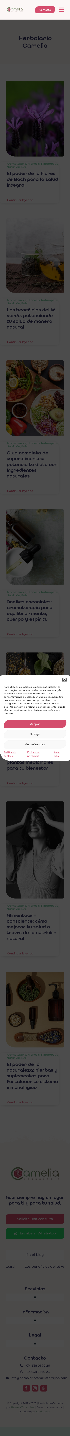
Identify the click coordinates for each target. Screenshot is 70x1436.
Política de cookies (10, 754)
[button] (64, 680)
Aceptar (35, 724)
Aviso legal (57, 754)
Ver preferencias (35, 744)
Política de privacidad (33, 754)
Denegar (35, 734)
